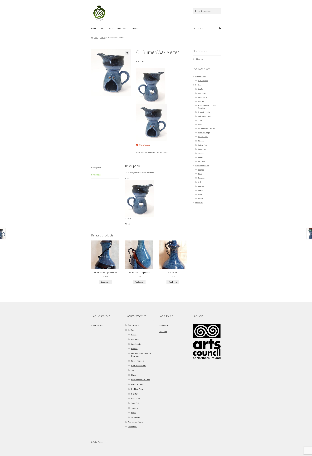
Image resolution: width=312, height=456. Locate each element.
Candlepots (202, 97)
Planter (201, 141)
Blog (103, 28)
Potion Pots (202, 145)
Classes (201, 101)
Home (93, 28)
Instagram (163, 325)
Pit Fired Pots (203, 137)
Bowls (200, 89)
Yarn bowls (202, 161)
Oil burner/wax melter (153, 152)
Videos (197, 59)
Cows (200, 174)
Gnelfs (200, 190)
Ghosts (201, 186)
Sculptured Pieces (202, 166)
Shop (111, 28)
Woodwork (199, 203)
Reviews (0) (96, 175)
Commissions (200, 76)
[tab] (105, 167)
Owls (200, 194)
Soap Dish (202, 149)
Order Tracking (97, 325)
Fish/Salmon (203, 81)
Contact (134, 28)
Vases (200, 157)
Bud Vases (202, 93)
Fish (199, 182)
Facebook (163, 331)
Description (96, 167)
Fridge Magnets (204, 112)
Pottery (103, 38)
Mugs (200, 124)
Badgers (201, 170)
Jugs (200, 120)
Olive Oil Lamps (204, 133)
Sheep (200, 198)
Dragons (201, 178)
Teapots (201, 153)
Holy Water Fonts (204, 116)
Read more (105, 282)
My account (122, 28)
